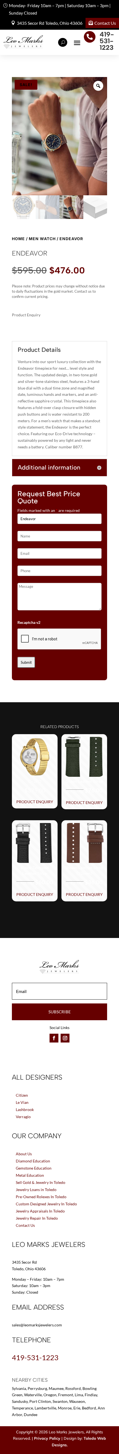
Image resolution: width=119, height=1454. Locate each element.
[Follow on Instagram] (65, 1038)
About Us (24, 1153)
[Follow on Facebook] (54, 1038)
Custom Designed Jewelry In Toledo (46, 1203)
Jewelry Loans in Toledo (36, 1189)
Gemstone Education (33, 1168)
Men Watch (42, 238)
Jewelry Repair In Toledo (37, 1218)
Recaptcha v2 (28, 622)
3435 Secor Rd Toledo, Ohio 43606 (49, 23)
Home (18, 238)
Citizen (22, 1095)
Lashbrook (25, 1109)
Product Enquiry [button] (34, 801)
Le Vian (22, 1102)
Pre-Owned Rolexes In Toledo (41, 1196)
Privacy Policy (47, 1438)
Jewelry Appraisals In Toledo (40, 1211)
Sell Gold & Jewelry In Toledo (40, 1182)
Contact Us (105, 23)
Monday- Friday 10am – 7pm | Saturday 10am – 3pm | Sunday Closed (60, 9)
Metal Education (30, 1175)
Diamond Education (33, 1161)
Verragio (23, 1116)
